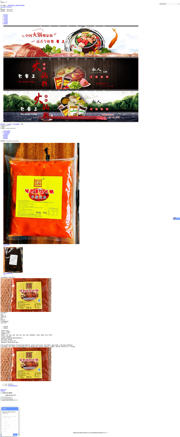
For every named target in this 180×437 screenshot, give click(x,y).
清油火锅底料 (6, 131)
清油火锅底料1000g (12, 385)
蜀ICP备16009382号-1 (25, 434)
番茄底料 (5, 138)
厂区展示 (5, 20)
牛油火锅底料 (16, 124)
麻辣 (23, 5)
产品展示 (5, 17)
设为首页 (8, 7)
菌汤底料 (5, 136)
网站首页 (5, 14)
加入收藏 (3, 7)
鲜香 (21, 5)
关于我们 (5, 16)
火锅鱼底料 (6, 134)
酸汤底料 (5, 135)
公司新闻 (5, 22)
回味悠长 (12, 5)
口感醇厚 (17, 5)
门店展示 (5, 19)
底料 (9, 5)
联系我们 (5, 23)
